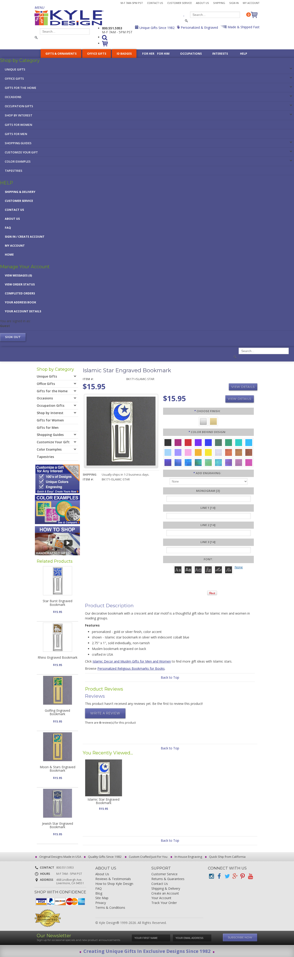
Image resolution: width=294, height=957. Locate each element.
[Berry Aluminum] (178, 442)
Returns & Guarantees (167, 879)
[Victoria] (228, 569)
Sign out (13, 337)
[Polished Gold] (213, 421)
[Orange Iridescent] (228, 452)
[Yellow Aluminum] (208, 452)
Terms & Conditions (110, 908)
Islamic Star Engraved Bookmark (103, 801)
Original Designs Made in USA (60, 857)
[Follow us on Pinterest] (242, 876)
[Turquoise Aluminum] (248, 442)
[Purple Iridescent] (228, 462)
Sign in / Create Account (25, 237)
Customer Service (179, 3)
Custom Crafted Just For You (147, 857)
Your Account (161, 898)
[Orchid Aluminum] (178, 452)
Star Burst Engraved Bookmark (57, 603)
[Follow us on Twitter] (226, 876)
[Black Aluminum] (167, 442)
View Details (243, 387)
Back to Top (170, 677)
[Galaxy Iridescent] (167, 462)
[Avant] (198, 569)
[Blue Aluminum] (208, 442)
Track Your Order (164, 903)
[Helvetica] (188, 569)
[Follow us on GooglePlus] (234, 876)
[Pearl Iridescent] (218, 452)
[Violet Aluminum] (198, 442)
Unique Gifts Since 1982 (157, 27)
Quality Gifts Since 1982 (104, 857)
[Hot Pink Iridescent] (248, 462)
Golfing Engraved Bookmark (57, 712)
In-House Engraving (188, 857)
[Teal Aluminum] (238, 442)
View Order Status (20, 284)
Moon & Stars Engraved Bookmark (57, 769)
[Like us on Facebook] (219, 876)
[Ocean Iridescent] (188, 462)
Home (9, 255)
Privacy (100, 903)
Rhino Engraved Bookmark (57, 657)
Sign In (234, 3)
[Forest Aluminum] (218, 442)
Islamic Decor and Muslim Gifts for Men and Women (132, 661)
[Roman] (178, 569)
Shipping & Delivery (20, 192)
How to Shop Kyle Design (114, 884)
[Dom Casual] (208, 569)
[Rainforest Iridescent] (198, 462)
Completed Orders (20, 293)
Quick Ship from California (227, 857)
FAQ (8, 228)
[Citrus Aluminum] (198, 452)
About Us (202, 3)
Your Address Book (20, 302)
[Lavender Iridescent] (238, 462)
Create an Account (165, 893)
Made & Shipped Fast (243, 27)
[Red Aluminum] (188, 442)
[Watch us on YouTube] (250, 876)
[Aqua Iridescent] (218, 462)
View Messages (18, 275)
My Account (251, 3)
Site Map (101, 898)
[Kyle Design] (68, 17)
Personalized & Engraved (199, 27)
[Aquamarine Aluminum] (167, 452)
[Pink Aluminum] (188, 452)
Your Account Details (23, 311)
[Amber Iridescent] (238, 452)
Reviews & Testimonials (113, 879)
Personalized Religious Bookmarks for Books (131, 668)
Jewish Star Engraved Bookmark (57, 825)
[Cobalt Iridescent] (178, 462)
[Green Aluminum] (228, 442)
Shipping (219, 3)
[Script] (218, 569)
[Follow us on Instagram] (211, 876)
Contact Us (155, 3)
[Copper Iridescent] (248, 452)
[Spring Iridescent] (208, 462)
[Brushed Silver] (203, 421)
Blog (98, 893)
